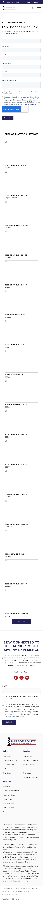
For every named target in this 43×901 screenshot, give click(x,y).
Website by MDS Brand (10, 899)
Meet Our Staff (8, 803)
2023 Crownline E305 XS (16, 524)
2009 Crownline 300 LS (16, 434)
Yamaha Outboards (30, 760)
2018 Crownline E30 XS (16, 405)
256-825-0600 (32, 2)
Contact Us (7, 812)
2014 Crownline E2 (14, 375)
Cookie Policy (33, 888)
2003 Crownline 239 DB (16, 255)
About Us (6, 786)
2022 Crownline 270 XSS (17, 584)
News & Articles (9, 795)
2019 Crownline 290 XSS (16, 225)
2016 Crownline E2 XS (15, 554)
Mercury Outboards (30, 756)
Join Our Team (8, 808)
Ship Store (7, 773)
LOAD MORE (21, 622)
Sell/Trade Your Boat (10, 769)
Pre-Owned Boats (10, 760)
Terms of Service (29, 847)
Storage (26, 769)
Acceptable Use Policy (10, 894)
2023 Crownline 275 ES (16, 345)
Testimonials (7, 799)
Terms (21, 717)
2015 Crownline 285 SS (16, 494)
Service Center (28, 765)
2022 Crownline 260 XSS (17, 285)
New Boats (7, 756)
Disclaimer (6, 891)
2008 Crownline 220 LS (16, 464)
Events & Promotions (11, 791)
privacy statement (10, 862)
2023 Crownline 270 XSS (17, 165)
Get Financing (8, 765)
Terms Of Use (20, 888)
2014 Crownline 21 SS (15, 315)
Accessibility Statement (21, 891)
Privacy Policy (10, 717)
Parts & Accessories (30, 777)
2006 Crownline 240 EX (16, 195)
